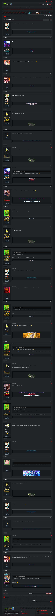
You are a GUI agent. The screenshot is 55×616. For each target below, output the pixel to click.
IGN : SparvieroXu (31, 50)
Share (6, 37)
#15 (51, 286)
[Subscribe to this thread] (50, 20)
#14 (51, 268)
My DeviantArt (32, 179)
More (32, 7)
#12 (51, 228)
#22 (51, 423)
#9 (51, 167)
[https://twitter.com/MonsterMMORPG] (46, 1)
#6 (51, 111)
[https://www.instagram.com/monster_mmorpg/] (51, 1)
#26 (51, 502)
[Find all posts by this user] (4, 37)
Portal (10, 7)
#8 (51, 147)
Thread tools (46, 19)
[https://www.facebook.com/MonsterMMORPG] (45, 1)
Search (16, 7)
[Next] (9, 16)
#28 (51, 535)
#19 (51, 363)
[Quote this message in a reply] (50, 37)
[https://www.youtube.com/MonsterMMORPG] (50, 1)
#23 (51, 441)
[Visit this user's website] (4, 206)
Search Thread (48, 593)
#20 (51, 383)
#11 (51, 209)
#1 (51, 22)
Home (5, 7)
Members (22, 7)
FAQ (27, 7)
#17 (51, 323)
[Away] (7, 101)
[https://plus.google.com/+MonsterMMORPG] (48, 1)
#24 (51, 459)
